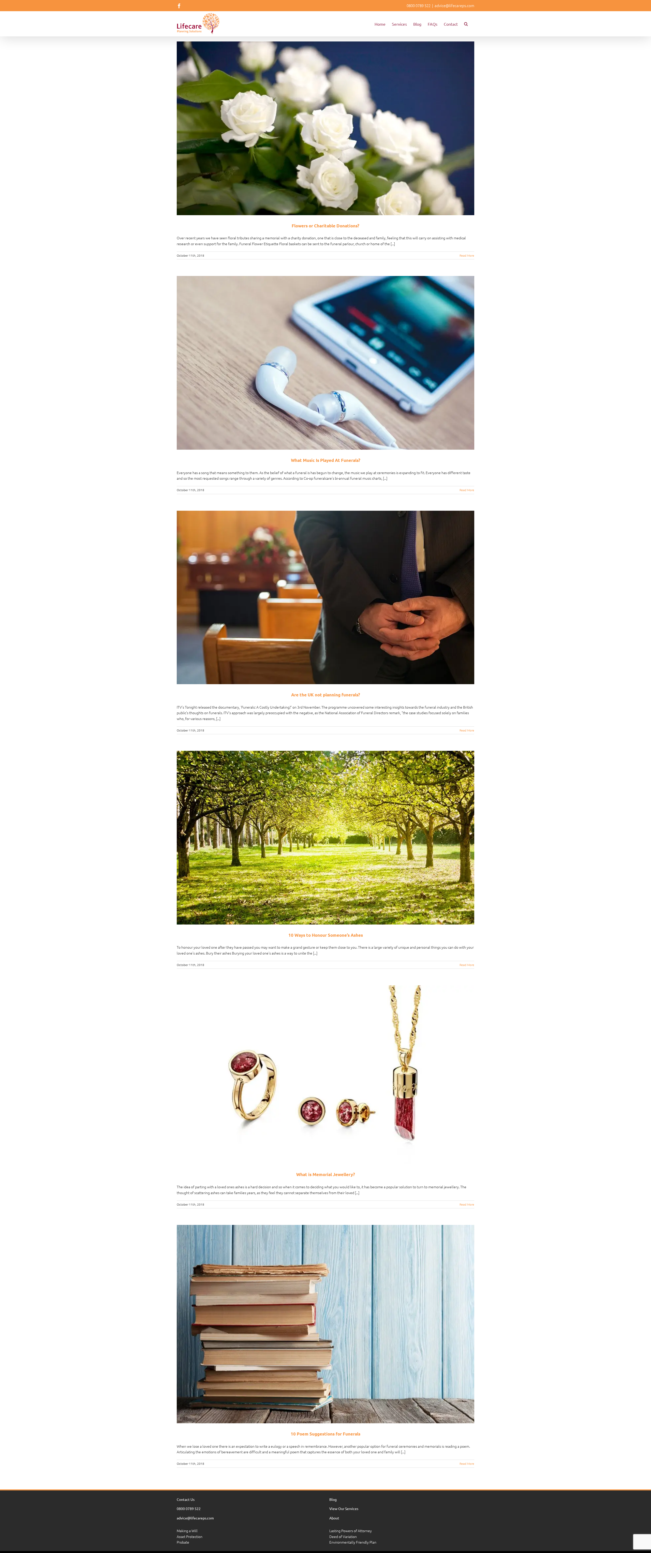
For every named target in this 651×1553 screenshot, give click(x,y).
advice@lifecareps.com (454, 5)
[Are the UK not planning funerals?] (325, 597)
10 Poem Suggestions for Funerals (325, 1434)
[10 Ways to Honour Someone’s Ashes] (325, 838)
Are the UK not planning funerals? (325, 694)
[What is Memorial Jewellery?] (325, 1074)
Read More (467, 255)
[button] (466, 23)
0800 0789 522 (419, 5)
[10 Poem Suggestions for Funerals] (325, 1324)
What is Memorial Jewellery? (325, 1174)
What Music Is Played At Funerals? (325, 460)
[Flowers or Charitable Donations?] (325, 128)
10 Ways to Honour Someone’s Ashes (325, 935)
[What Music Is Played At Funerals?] (325, 363)
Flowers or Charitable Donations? (325, 225)
